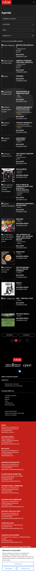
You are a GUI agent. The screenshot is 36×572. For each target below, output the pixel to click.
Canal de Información (11, 411)
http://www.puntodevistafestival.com (12, 518)
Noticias (7, 399)
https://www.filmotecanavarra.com (11, 542)
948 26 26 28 (8, 479)
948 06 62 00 (8, 442)
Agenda (7, 397)
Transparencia (9, 403)
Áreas (6, 401)
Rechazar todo (25, 568)
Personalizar (8, 568)
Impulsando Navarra (10, 395)
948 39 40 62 (8, 526)
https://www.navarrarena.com (10, 444)
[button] (33, 2)
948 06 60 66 (8, 430)
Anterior (9, 335)
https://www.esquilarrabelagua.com (12, 528)
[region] (18, 560)
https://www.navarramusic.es (10, 493)
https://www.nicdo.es (7, 432)
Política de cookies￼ (10, 415)
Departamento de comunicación (14, 386)
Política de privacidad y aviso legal (14, 413)
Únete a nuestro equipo (9, 376)
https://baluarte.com (7, 455)
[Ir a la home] (6, 2)
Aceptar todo (18, 564)
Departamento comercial (12, 384)
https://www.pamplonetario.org (10, 481)
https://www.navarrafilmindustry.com (12, 469)
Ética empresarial (10, 405)
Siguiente (26, 335)
